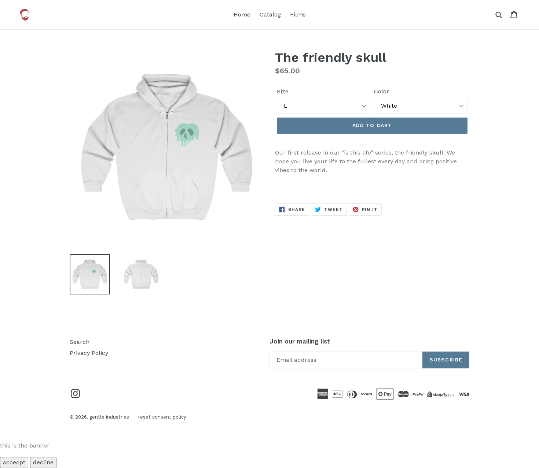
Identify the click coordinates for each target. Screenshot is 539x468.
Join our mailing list (300, 341)
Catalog (270, 14)
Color (381, 91)
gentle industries (109, 417)
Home (242, 14)
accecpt (14, 462)
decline (43, 462)
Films (298, 14)
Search (79, 341)
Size (283, 91)
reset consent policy (162, 417)
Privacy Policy (89, 352)
